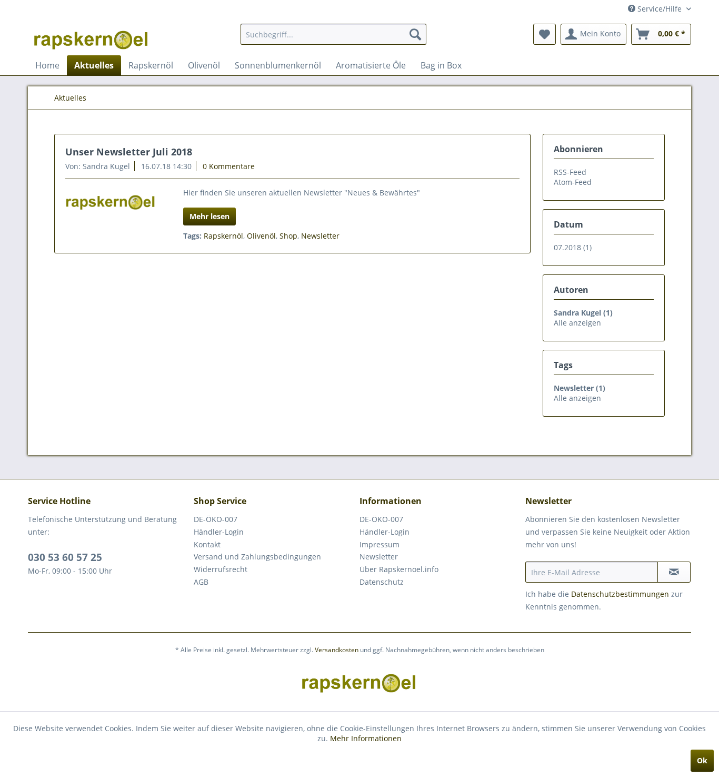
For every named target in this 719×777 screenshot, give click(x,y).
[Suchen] (415, 34)
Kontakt (207, 544)
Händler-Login (219, 532)
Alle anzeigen (577, 323)
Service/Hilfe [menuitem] (659, 9)
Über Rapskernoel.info (398, 569)
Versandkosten (336, 649)
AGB (201, 582)
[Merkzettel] (544, 34)
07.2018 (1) (573, 247)
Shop (288, 236)
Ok (702, 760)
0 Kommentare (229, 166)
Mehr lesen (209, 216)
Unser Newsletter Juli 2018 (128, 151)
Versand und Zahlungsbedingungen (257, 557)
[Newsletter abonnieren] (674, 572)
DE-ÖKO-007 (215, 519)
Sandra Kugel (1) (583, 313)
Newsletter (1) (579, 388)
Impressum (379, 544)
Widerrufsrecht (220, 569)
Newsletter (320, 236)
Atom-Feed (573, 182)
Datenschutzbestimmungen (620, 594)
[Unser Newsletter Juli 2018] (110, 200)
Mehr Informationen (366, 738)
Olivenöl (261, 236)
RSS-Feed (570, 172)
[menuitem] (333, 34)
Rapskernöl (223, 236)
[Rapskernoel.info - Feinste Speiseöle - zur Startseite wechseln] (91, 37)
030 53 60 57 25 (65, 557)
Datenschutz (381, 582)
